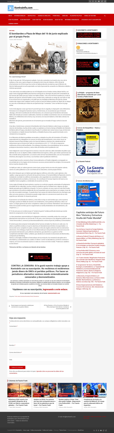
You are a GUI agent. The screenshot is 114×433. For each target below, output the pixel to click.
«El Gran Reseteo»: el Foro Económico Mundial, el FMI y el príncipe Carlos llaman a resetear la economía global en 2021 (56, 307)
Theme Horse (62, 430)
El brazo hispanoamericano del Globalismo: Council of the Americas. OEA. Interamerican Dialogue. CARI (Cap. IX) (89, 287)
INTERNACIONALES (19, 15)
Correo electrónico (15, 352)
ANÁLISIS (65, 15)
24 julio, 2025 (87, 407)
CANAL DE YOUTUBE (90, 15)
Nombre (12, 345)
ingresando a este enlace (55, 289)
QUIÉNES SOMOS (13, 23)
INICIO (10, 15)
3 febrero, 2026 (62, 407)
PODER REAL (56, 15)
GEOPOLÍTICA (32, 15)
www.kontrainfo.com (54, 293)
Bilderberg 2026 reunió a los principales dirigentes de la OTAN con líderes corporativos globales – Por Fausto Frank (19, 402)
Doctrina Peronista (25, 296)
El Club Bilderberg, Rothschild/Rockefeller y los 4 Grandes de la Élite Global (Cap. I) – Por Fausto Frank (90, 224)
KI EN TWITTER (37, 19)
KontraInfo (19, 39)
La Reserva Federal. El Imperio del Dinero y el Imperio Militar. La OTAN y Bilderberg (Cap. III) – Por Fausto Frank (90, 238)
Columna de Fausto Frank (16, 393)
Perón (31, 296)
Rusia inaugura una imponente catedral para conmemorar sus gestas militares (22, 306)
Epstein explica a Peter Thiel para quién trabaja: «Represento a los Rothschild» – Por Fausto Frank (69, 402)
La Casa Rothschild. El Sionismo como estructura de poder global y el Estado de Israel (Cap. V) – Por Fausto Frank (90, 252)
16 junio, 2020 (12, 39)
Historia (11, 30)
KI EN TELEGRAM (13, 19)
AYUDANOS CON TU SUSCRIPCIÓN (91, 19)
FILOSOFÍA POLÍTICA (76, 15)
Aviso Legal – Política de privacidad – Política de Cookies (37, 430)
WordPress (81, 430)
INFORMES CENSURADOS (72, 19)
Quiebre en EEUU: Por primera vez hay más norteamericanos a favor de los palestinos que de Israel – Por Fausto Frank (44, 402)
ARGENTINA (87, 393)
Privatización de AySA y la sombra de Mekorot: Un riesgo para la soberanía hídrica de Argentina (94, 402)
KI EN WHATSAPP (25, 19)
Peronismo (36, 296)
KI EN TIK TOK (59, 19)
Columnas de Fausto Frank (17, 381)
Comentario (13, 326)
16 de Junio (17, 296)
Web (10, 359)
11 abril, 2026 (12, 407)
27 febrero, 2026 (38, 407)
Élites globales (13, 395)
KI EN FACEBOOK (48, 19)
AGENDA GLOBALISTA (44, 15)
